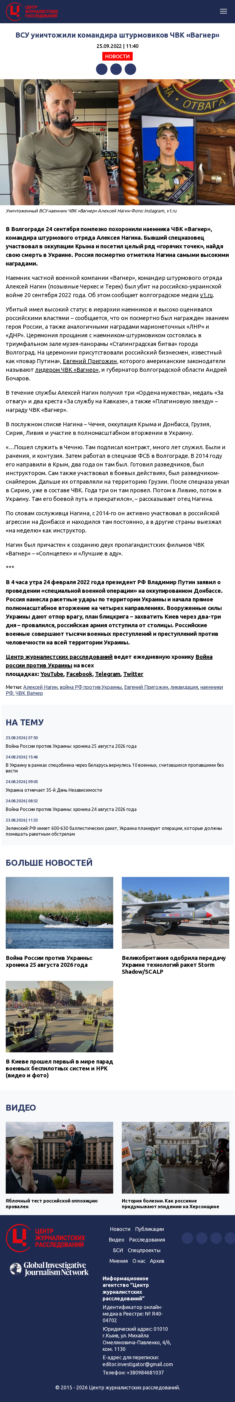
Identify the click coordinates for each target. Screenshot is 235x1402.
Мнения (118, 1261)
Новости (117, 56)
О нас (138, 1261)
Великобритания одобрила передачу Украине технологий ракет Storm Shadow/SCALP (174, 964)
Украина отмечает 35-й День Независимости (54, 790)
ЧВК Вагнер (29, 693)
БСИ (118, 1250)
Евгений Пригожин (90, 361)
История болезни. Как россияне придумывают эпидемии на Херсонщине (170, 1203)
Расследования (147, 1239)
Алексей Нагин (40, 687)
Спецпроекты (144, 1250)
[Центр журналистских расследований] (33, 11)
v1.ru (206, 295)
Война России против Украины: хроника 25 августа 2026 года (71, 746)
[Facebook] (101, 69)
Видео (21, 1107)
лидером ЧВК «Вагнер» (67, 369)
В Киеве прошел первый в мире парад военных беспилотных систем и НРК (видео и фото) (59, 1068)
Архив (157, 1261)
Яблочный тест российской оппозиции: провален (52, 1203)
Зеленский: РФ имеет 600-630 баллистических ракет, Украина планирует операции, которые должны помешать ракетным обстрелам (114, 831)
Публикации (149, 1229)
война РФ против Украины (91, 687)
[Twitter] (116, 69)
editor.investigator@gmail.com (138, 1364)
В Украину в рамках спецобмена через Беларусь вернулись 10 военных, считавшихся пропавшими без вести (115, 767)
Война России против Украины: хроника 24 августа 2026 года (71, 809)
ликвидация (184, 687)
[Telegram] (130, 69)
